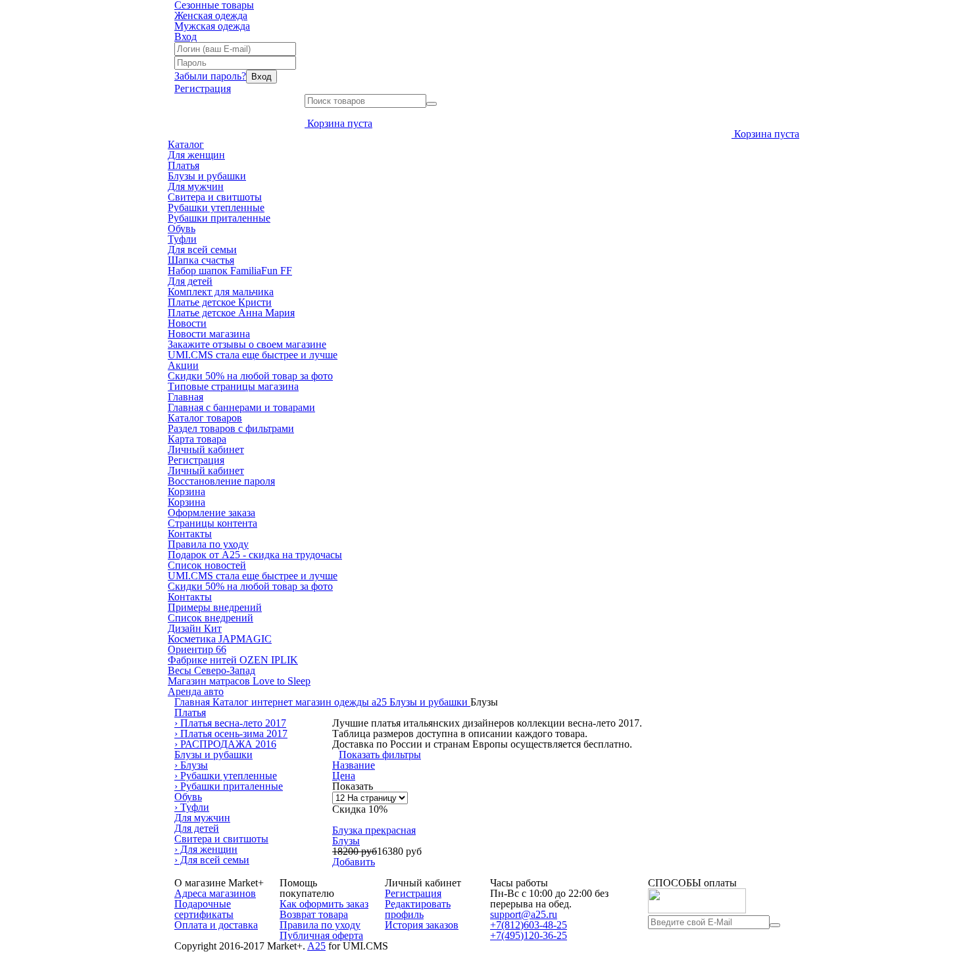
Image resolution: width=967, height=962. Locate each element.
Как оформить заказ (324, 903)
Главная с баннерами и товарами (241, 407)
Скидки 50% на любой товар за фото (250, 375)
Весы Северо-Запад (211, 670)
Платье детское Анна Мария (231, 312)
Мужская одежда (212, 26)
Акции (183, 365)
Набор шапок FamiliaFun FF (230, 270)
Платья (183, 165)
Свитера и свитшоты (215, 197)
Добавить (353, 861)
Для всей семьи (202, 249)
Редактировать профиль (418, 909)
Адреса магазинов (215, 893)
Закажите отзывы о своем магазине (247, 344)
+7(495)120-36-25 (528, 935)
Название (353, 765)
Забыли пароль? (210, 76)
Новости (187, 323)
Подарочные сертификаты (204, 909)
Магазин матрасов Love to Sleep (239, 680)
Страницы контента (212, 523)
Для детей (190, 281)
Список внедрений (210, 617)
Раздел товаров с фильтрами (231, 428)
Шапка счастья (201, 260)
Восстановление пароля (221, 481)
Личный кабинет (206, 449)
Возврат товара (314, 914)
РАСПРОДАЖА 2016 (225, 744)
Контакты (190, 533)
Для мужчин (196, 186)
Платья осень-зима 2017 (230, 733)
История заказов (422, 924)
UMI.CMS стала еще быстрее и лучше (252, 354)
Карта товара (197, 439)
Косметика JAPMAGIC (220, 638)
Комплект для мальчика (221, 291)
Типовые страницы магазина (233, 386)
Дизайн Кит (195, 628)
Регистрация (202, 88)
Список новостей (207, 565)
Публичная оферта (321, 935)
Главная (185, 396)
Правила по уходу (208, 544)
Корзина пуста (339, 123)
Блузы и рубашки (207, 175)
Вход (185, 36)
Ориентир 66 (197, 649)
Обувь (181, 228)
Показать (352, 786)
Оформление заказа (211, 512)
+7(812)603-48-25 (528, 924)
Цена (343, 775)
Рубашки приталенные (219, 218)
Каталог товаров (205, 417)
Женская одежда (210, 15)
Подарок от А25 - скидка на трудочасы (255, 554)
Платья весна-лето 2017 (230, 723)
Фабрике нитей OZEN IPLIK (233, 659)
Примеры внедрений (215, 607)
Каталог (186, 144)
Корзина (186, 491)
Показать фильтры (380, 754)
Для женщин (196, 154)
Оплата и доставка (216, 924)
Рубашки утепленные (216, 207)
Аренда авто (196, 691)
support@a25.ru (523, 914)
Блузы (191, 765)
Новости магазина (209, 333)
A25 (316, 945)
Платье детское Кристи (220, 302)
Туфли (182, 239)
